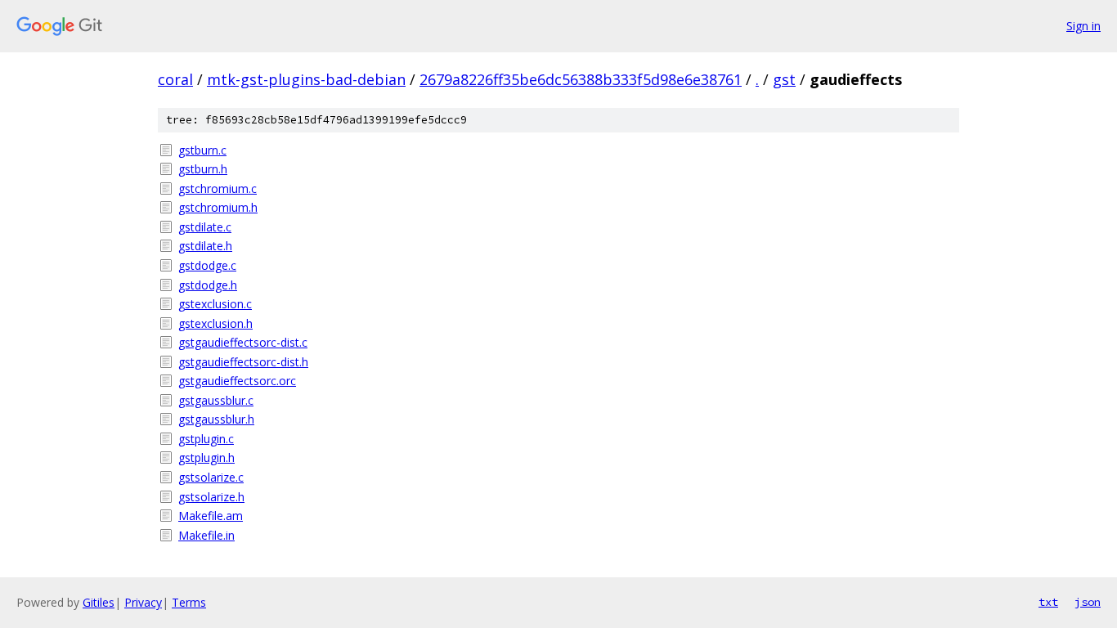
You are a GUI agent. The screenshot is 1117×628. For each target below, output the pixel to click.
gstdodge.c (207, 265)
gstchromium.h (218, 207)
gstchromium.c (217, 188)
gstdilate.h (205, 245)
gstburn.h (202, 169)
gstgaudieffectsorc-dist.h (243, 362)
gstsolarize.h (211, 497)
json (1087, 601)
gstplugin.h (206, 457)
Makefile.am (210, 515)
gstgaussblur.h (216, 419)
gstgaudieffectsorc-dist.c (242, 342)
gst (784, 79)
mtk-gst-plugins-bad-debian (306, 79)
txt (1048, 601)
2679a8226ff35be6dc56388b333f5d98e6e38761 (580, 79)
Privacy (143, 602)
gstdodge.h (207, 285)
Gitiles (98, 602)
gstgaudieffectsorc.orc (237, 380)
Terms (189, 602)
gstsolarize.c (211, 477)
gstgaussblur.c (215, 400)
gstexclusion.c (215, 304)
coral (175, 79)
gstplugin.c (206, 438)
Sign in (1083, 26)
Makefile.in (206, 535)
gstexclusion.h (215, 323)
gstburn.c (202, 150)
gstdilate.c (204, 227)
